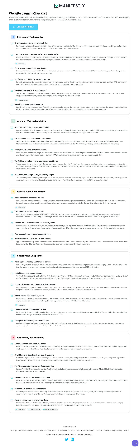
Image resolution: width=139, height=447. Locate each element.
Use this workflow (25, 27)
